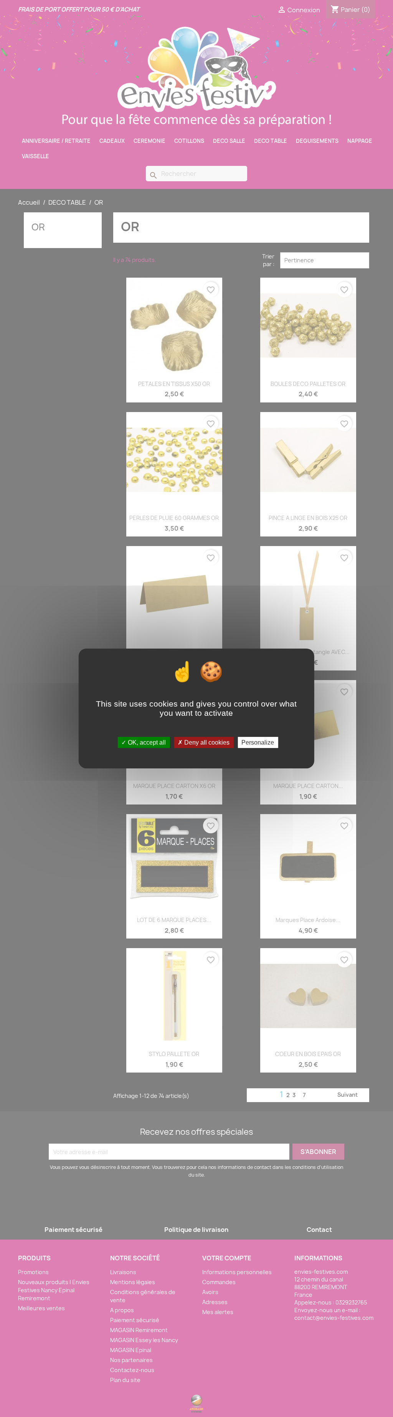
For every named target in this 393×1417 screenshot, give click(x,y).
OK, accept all (146, 742)
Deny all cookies (206, 742)
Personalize (257, 742)
